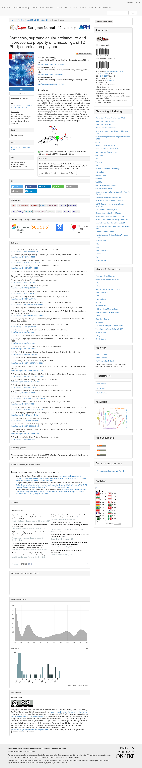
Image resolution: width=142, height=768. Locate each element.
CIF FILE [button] (22, 94)
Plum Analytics (101, 299)
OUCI (14, 212)
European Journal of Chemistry (15, 7)
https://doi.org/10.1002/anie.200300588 (25, 354)
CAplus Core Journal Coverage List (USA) (110, 118)
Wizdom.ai (99, 254)
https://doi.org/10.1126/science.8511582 (25, 420)
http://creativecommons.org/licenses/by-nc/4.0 (28, 716)
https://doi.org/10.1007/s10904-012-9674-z (26, 426)
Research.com (101, 240)
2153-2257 (104, 76)
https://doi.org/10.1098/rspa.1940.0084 (25, 251)
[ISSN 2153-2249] (102, 51)
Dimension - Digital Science (105, 145)
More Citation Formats (49, 173)
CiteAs (42, 205)
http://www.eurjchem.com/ (114, 71)
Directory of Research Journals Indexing (110, 216)
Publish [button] (73, 7)
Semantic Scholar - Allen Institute (107, 149)
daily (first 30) (72, 685)
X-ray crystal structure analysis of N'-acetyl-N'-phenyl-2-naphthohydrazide (29, 525)
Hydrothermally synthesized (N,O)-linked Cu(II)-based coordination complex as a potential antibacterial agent (29, 554)
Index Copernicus (102, 250)
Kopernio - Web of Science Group (107, 312)
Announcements (105, 7)
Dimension (72, 205)
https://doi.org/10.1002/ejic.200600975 (24, 288)
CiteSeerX (99, 178)
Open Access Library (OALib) (106, 185)
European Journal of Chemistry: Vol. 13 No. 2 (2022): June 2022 (51, 479)
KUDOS (98, 296)
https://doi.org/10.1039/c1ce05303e (23, 299)
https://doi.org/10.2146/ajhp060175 (23, 326)
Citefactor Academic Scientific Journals (109, 201)
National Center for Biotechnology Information (112, 219)
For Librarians (102, 393)
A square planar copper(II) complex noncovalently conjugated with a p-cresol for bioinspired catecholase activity (51, 490)
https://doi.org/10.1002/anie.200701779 (25, 348)
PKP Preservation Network (105, 361)
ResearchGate (101, 260)
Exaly (97, 257)
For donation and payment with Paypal (110, 471)
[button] (17, 186)
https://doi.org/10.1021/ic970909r (23, 293)
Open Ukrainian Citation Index (106, 152)
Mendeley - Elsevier (102, 319)
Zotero (59, 212)
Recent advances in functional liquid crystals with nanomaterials (66, 551)
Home (35, 7)
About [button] (82, 7)
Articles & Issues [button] (46, 7)
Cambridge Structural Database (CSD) (109, 169)
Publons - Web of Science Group (107, 309)
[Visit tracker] (96, 487)
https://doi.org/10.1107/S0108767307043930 (27, 363)
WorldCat (28, 212)
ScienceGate (100, 172)
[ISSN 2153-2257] (102, 65)
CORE (98, 159)
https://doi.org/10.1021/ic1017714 (23, 257)
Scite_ (98, 244)
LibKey (20, 212)
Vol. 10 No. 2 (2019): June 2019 (38, 20)
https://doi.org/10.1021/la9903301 (23, 393)
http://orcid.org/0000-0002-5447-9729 (50, 84)
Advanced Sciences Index (105, 232)
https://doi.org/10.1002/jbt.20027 (22, 332)
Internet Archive (101, 357)
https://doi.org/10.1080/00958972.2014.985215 (27, 315)
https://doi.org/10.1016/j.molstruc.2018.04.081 (27, 409)
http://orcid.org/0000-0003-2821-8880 (50, 74)
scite (13, 205)
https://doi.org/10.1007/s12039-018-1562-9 (26, 434)
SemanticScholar (40, 212)
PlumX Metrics (52, 205)
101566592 (111, 80)
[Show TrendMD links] (87, 564)
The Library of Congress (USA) (106, 209)
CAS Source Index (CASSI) (105, 121)
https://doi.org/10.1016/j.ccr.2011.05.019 (25, 262)
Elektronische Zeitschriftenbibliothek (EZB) (110, 223)
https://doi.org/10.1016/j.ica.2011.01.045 (25, 382)
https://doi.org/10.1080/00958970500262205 (27, 304)
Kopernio (51, 212)
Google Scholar (23, 205)
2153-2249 (104, 74)
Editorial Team (62, 7)
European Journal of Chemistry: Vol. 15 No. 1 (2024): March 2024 (46, 487)
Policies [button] (92, 7)
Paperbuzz (34, 205)
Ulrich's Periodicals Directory (105, 128)
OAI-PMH (76, 212)
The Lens (62, 205)
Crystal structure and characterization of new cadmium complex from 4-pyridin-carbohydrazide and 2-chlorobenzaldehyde (29, 517)
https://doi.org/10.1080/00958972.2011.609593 (27, 376)
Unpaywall (99, 322)
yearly (86, 685)
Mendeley (66, 212)
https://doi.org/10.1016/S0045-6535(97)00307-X (28, 398)
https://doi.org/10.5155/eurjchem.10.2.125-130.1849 (21, 106)
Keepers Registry (102, 354)
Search (132, 13)
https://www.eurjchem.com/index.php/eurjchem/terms (68, 712)
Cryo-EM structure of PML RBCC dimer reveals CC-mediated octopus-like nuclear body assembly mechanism (69, 524)
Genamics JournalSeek (104, 188)
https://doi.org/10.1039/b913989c (23, 343)
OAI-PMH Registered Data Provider (108, 289)
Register (130, 2)
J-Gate (98, 142)
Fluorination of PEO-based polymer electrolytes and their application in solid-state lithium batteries (69, 543)
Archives (21, 20)
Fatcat (98, 247)
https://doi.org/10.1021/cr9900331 (23, 439)
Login (138, 2)
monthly (80, 685)
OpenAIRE (99, 155)
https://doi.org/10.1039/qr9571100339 (24, 268)
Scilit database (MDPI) (103, 124)
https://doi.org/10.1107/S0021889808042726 (27, 371)
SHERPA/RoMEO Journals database (108, 197)
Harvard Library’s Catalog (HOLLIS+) (108, 213)
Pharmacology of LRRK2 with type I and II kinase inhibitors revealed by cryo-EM (70, 535)
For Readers (101, 384)
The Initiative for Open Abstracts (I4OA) (109, 325)
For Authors (101, 388)
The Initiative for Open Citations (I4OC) (109, 329)
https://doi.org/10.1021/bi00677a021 (24, 387)
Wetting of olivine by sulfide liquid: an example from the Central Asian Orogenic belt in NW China (68, 516)
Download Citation (67, 173)
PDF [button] (21, 89)
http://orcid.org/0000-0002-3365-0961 (50, 64)
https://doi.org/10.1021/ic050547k (23, 282)
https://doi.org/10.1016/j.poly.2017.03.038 (25, 415)
